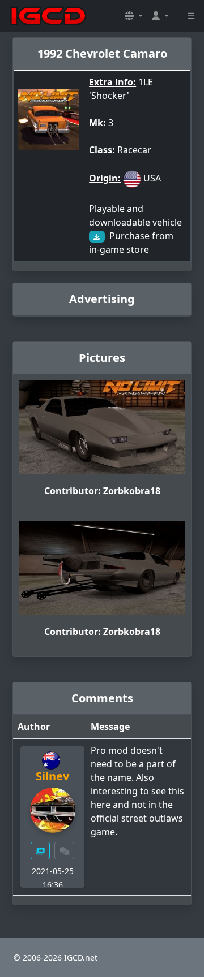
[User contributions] (40, 850)
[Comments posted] (64, 850)
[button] (133, 16)
